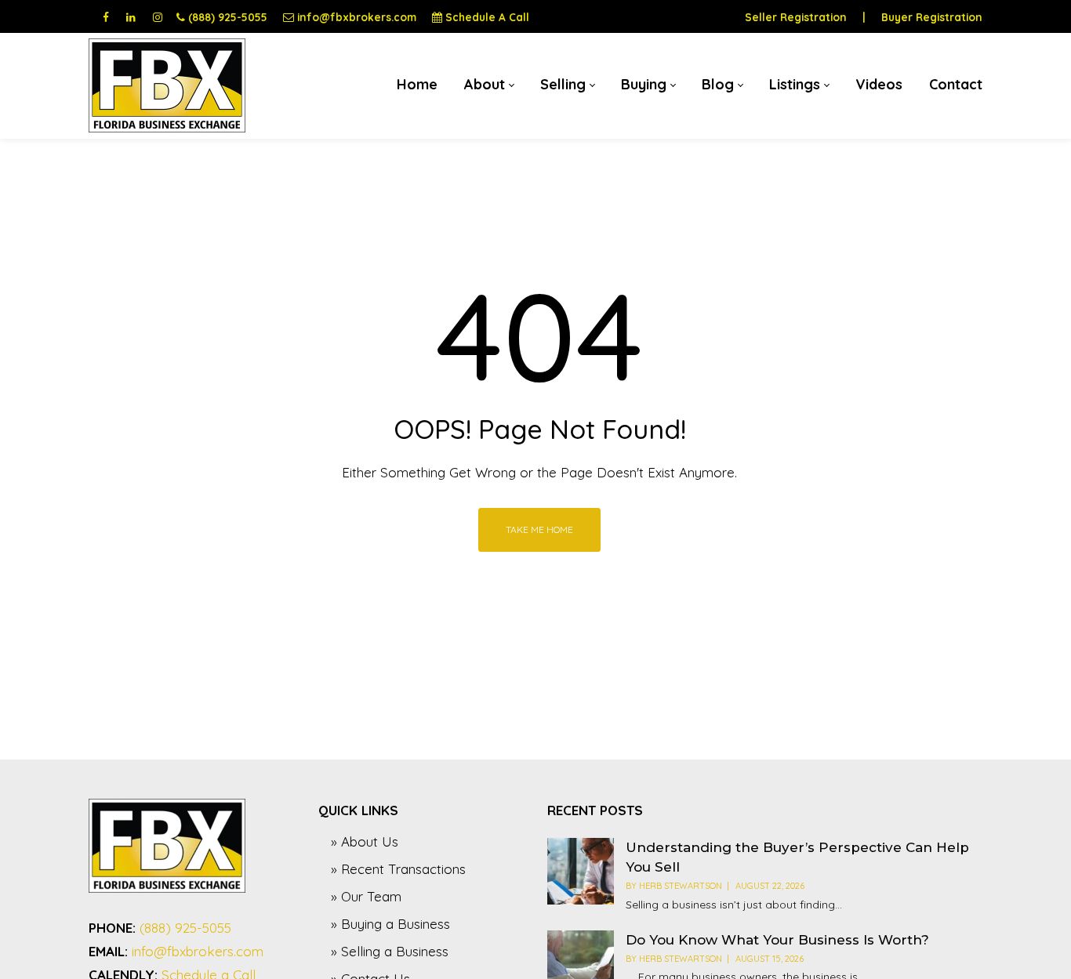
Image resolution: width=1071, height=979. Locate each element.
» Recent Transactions (398, 869)
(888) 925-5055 (227, 17)
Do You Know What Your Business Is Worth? (777, 940)
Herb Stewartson (680, 885)
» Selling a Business (389, 951)
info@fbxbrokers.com (356, 17)
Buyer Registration (931, 17)
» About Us (364, 841)
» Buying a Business (390, 924)
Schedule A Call (487, 17)
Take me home (539, 529)
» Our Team (366, 896)
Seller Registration (796, 17)
